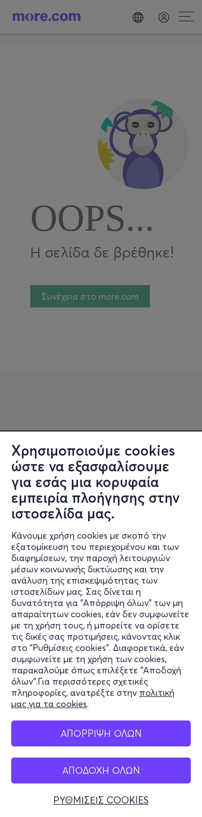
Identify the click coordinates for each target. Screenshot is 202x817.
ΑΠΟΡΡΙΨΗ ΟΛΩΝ (101, 733)
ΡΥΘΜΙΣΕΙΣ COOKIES (101, 800)
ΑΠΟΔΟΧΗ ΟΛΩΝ (101, 770)
